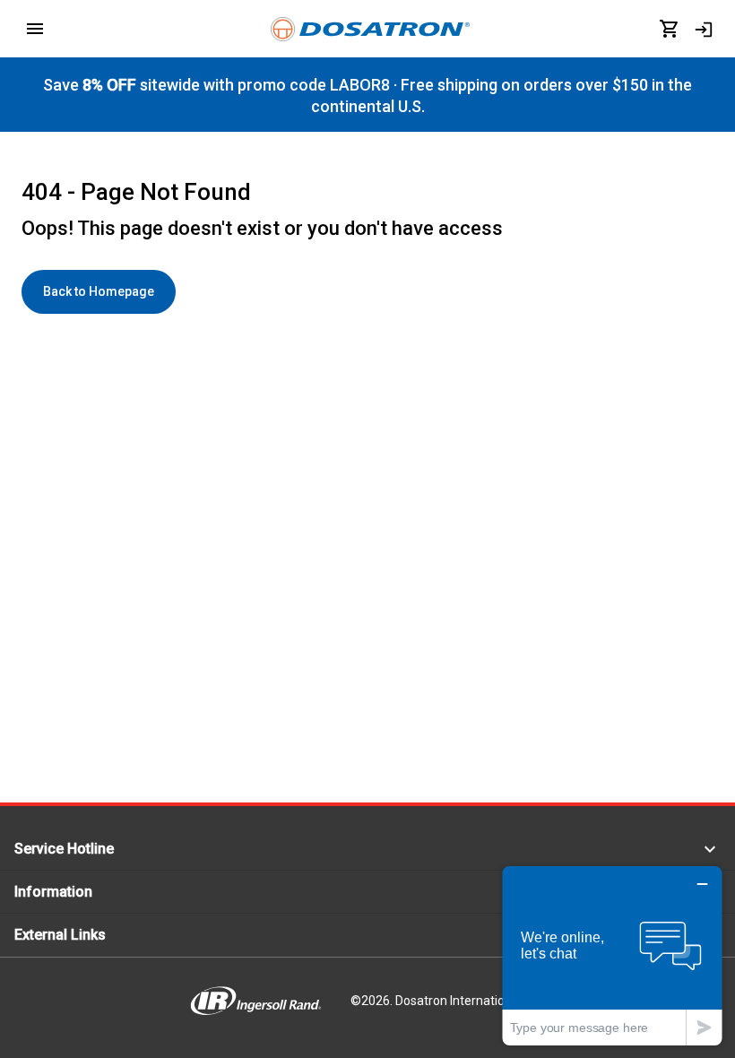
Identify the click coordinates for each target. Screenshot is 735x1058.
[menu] (35, 28)
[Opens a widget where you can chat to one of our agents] (612, 955)
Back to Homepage (98, 291)
